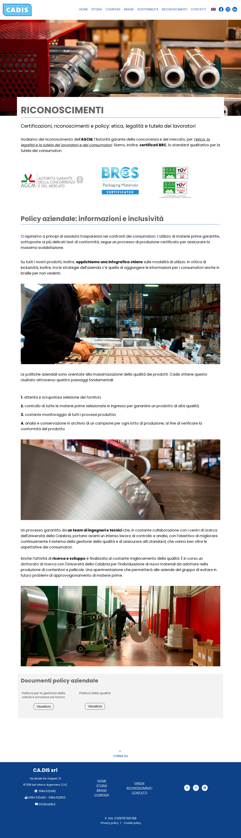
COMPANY (101, 795)
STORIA (101, 785)
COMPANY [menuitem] (112, 9)
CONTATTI (139, 793)
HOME (101, 781)
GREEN (139, 783)
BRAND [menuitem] (129, 9)
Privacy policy (110, 823)
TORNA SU (120, 756)
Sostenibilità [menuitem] (147, 9)
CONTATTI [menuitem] (198, 9)
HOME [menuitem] (83, 9)
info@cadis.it (47, 804)
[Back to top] (120, 751)
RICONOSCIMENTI (139, 788)
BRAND (102, 790)
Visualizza (43, 706)
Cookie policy (132, 823)
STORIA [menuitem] (96, 9)
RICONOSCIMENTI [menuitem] (174, 9)
